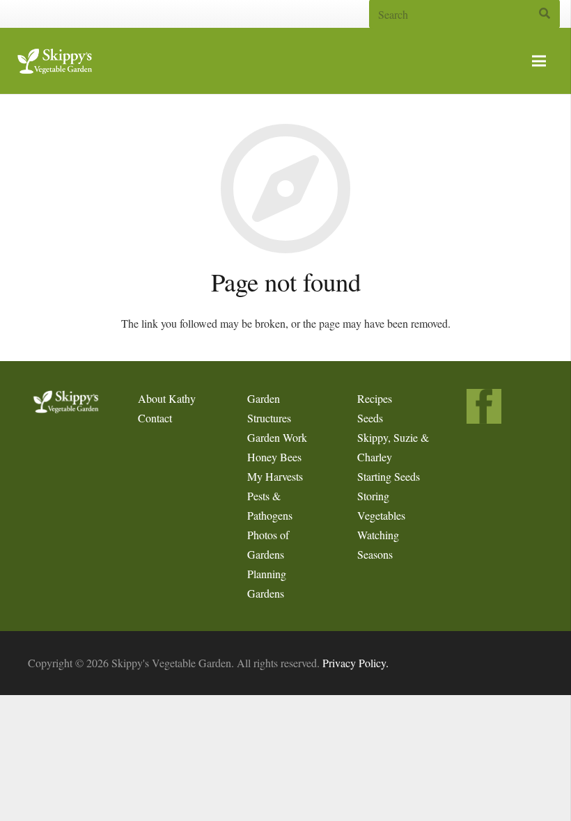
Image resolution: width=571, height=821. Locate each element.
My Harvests (275, 476)
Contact (155, 417)
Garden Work (277, 437)
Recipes (374, 398)
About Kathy (167, 398)
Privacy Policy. (355, 662)
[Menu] (539, 61)
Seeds (370, 417)
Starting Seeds (388, 476)
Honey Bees (274, 456)
